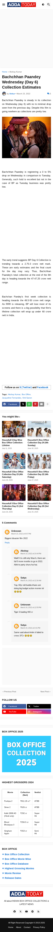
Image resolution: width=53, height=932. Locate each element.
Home (4, 72)
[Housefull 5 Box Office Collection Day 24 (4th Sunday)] (39, 429)
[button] (3, 4)
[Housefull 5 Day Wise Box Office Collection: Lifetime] (14, 429)
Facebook (42, 387)
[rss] (38, 911)
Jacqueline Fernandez (11, 398)
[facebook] (14, 911)
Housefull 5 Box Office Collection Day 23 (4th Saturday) (12, 474)
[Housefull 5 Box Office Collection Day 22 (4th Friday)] (39, 461)
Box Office (26, 394)
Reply (7, 542)
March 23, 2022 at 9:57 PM (21, 534)
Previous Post (10, 691)
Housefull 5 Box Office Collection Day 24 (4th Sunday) (38, 442)
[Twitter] (23, 404)
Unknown (16, 531)
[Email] (41, 404)
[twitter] (20, 911)
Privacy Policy (39, 927)
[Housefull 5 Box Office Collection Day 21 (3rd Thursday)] (14, 492)
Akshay (24, 551)
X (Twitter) (25, 387)
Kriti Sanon (27, 398)
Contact (27, 927)
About (18, 927)
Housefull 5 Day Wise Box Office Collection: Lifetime (12, 442)
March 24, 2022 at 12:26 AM (31, 581)
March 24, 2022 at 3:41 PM (30, 628)
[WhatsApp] (29, 404)
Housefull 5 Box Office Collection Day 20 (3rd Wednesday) (38, 506)
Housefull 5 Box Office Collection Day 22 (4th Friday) (38, 474)
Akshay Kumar (15, 72)
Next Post (44, 691)
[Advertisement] (26, 38)
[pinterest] (32, 911)
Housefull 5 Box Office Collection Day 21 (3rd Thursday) (12, 506)
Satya (23, 578)
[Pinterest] (35, 404)
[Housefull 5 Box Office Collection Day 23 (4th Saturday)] (14, 461)
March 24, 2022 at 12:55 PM (31, 607)
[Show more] (47, 404)
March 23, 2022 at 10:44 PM (31, 554)
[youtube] (26, 911)
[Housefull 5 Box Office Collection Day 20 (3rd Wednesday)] (39, 492)
